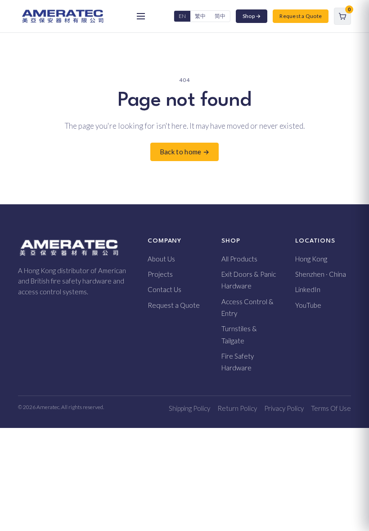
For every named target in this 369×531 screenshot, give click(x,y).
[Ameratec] (63, 16)
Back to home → (184, 152)
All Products (239, 259)
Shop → (252, 16)
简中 (220, 16)
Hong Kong (311, 259)
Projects (160, 274)
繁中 (200, 16)
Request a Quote (300, 16)
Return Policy (237, 408)
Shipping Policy (189, 408)
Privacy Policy (284, 408)
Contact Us (164, 289)
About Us (161, 259)
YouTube (308, 305)
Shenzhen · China (320, 274)
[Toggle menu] (141, 16)
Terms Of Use (331, 408)
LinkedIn (307, 289)
